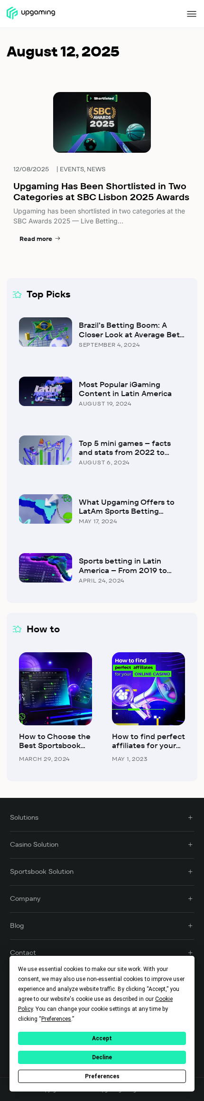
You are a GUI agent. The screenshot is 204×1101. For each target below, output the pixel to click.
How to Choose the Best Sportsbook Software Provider (55, 745)
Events (72, 169)
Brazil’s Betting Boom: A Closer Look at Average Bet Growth (129, 334)
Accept (102, 1038)
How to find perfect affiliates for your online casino (148, 745)
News (96, 169)
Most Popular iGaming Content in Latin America (125, 388)
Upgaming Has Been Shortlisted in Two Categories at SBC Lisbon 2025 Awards (101, 191)
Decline (102, 1057)
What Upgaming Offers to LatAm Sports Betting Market (127, 511)
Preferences (102, 1076)
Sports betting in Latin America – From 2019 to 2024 (123, 570)
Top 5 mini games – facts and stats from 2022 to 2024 (125, 452)
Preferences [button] (56, 1019)
